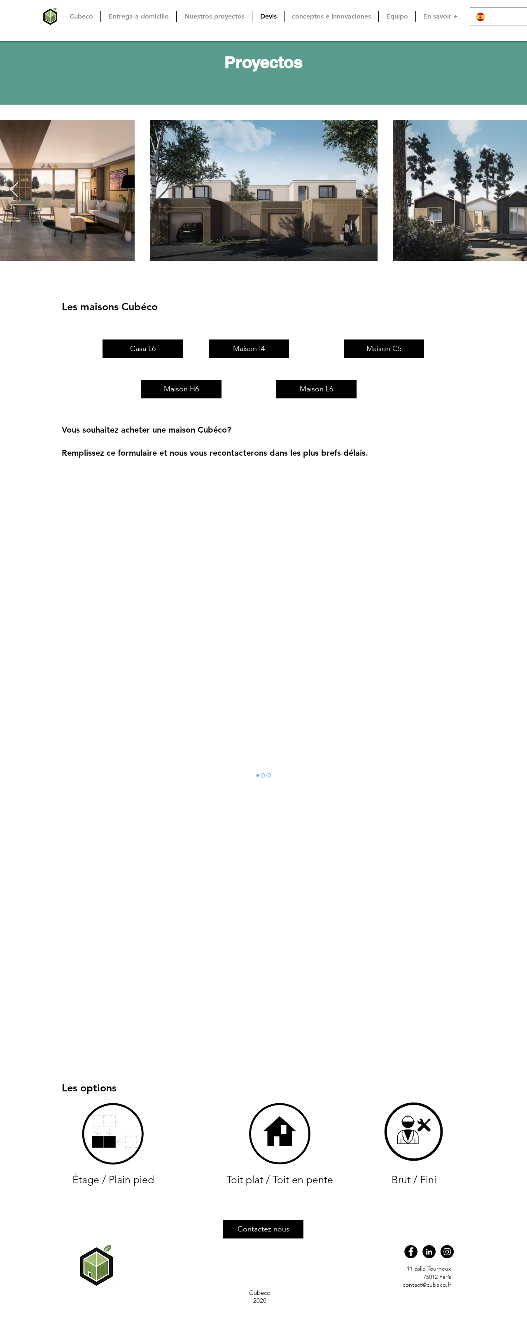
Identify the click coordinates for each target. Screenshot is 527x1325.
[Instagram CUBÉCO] (447, 1251)
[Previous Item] (14, 190)
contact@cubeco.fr (427, 1284)
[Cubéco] (410, 1251)
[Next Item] (513, 190)
